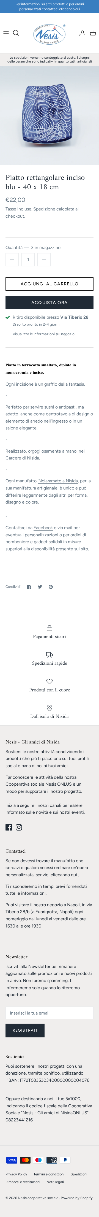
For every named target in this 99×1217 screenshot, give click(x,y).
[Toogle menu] (6, 33)
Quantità (33, 247)
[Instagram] (19, 827)
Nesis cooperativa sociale (38, 1198)
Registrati (25, 1030)
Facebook (43, 527)
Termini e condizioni (49, 1174)
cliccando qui (64, 874)
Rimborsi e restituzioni (23, 1182)
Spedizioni (79, 1174)
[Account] (81, 33)
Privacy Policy (16, 1174)
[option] (49, 115)
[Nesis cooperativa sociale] (49, 33)
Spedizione (44, 209)
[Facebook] (9, 827)
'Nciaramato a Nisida (58, 480)
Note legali (55, 1182)
